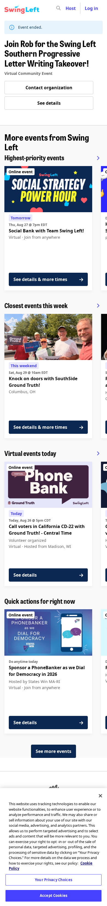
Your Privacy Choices (53, 879)
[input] (68, 8)
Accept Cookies (53, 895)
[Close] (100, 796)
